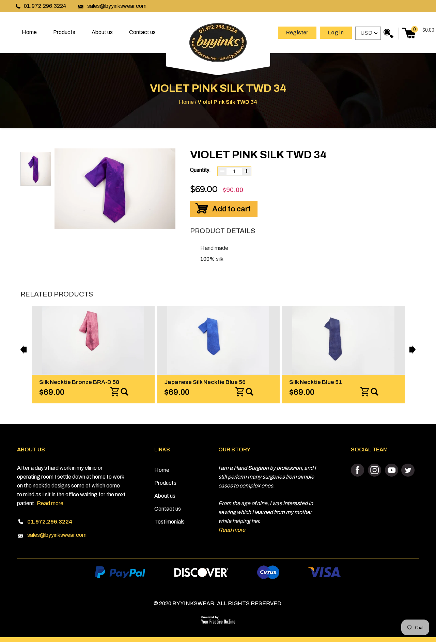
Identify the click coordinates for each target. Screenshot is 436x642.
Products (64, 32)
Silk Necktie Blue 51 (315, 382)
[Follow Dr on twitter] (407, 470)
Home (29, 32)
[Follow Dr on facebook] (358, 470)
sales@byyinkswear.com (116, 6)
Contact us (142, 32)
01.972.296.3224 (45, 6)
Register (297, 32)
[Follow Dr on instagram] (375, 470)
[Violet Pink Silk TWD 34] (114, 188)
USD (366, 33)
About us (102, 32)
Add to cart (231, 209)
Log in (336, 32)
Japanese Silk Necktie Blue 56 (205, 382)
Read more (50, 503)
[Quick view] (125, 392)
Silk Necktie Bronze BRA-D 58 (79, 382)
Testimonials (169, 522)
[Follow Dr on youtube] (391, 470)
